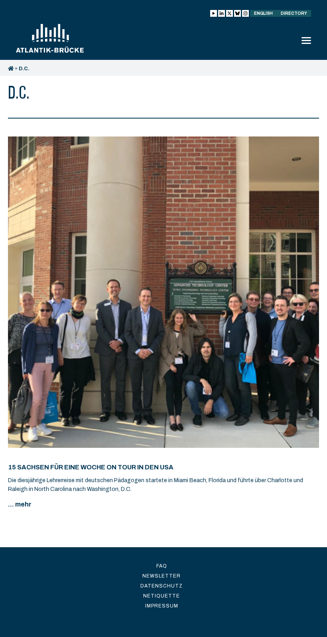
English (263, 13)
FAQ (161, 566)
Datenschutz (161, 586)
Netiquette (161, 596)
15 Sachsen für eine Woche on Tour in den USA (90, 467)
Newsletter (161, 576)
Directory (294, 13)
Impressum (161, 606)
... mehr (20, 504)
